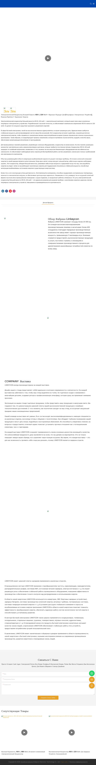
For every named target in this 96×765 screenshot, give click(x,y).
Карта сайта (64, 762)
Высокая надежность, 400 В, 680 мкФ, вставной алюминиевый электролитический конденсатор (23, 753)
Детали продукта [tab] (48, 202)
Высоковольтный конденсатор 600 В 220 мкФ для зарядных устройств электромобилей (69, 753)
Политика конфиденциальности (79, 762)
